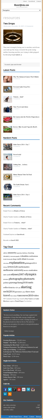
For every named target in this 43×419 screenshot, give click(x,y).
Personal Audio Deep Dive (21, 87)
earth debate (22, 259)
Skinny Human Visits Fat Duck (22, 175)
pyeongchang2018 (18, 282)
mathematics (23, 267)
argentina (19, 253)
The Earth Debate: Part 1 (21, 185)
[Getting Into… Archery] (7, 169)
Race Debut (7, 366)
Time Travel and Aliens (20, 107)
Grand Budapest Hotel (10, 373)
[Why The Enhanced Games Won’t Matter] (7, 81)
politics (6, 283)
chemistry (6, 256)
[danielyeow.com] (21, 6)
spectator (18, 292)
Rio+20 (15, 287)
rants (30, 282)
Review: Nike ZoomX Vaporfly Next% (25, 127)
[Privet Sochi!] (7, 159)
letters (11, 266)
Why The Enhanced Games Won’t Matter (26, 77)
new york (6, 275)
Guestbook (31, 1)
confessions (33, 256)
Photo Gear (7, 356)
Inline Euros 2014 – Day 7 (21, 144)
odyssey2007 (17, 274)
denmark (9, 259)
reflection (7, 287)
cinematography (15, 256)
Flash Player (19, 301)
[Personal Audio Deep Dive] (7, 91)
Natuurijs (6, 375)
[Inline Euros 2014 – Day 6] (7, 199)
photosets (29, 278)
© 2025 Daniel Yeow (15, 417)
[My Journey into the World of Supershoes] (7, 121)
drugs (15, 259)
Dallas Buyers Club (9, 377)
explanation (17, 263)
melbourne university (13, 270)
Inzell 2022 (15, 240)
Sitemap (38, 417)
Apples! (5, 379)
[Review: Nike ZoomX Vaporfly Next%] (7, 131)
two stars (13, 296)
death (5, 259)
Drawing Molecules (9, 340)
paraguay (5, 279)
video (36, 295)
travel (6, 295)
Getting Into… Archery (20, 165)
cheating (31, 253)
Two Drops (9, 23)
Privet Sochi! (17, 155)
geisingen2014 (30, 263)
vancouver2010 (25, 295)
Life (16, 266)
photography (16, 278)
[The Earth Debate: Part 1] (7, 189)
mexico (26, 270)
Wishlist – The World (9, 343)
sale (19, 287)
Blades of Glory (19, 211)
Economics (30, 259)
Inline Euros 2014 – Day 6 (21, 195)
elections (6, 263)
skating (26, 287)
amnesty (12, 252)
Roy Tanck (29, 299)
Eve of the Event (8, 370)
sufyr (23, 292)
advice (5, 253)
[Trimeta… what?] (7, 101)
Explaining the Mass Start (11, 345)
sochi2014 (8, 291)
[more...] (19, 55)
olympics (30, 274)
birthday (24, 253)
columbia (24, 256)
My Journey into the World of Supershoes (26, 117)
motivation (33, 270)
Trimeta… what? (18, 97)
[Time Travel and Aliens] (7, 111)
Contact (38, 1)
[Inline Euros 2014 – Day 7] (7, 149)
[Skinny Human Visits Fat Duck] (7, 179)
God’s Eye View (8, 368)
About (25, 1)
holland (5, 267)
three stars (30, 291)
